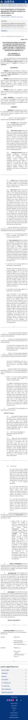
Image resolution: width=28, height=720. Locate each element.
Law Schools (5, 679)
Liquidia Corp (20, 4)
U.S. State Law (6, 686)
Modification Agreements (17, 17)
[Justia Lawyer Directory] (20, 700)
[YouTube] (9, 700)
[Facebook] (11, 700)
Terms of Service (14, 712)
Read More (4, 31)
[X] (19, 700)
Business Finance (5, 17)
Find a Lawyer (5, 670)
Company (14, 708)
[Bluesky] (17, 700)
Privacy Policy (14, 715)
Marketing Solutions (7, 692)
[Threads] (15, 700)
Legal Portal (14, 705)
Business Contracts (12, 4)
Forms (5, 4)
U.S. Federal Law (6, 683)
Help (14, 710)
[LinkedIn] (7, 700)
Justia (2, 4)
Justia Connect (14, 703)
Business (4, 676)
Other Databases (6, 689)
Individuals (5, 673)
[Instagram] (13, 700)
